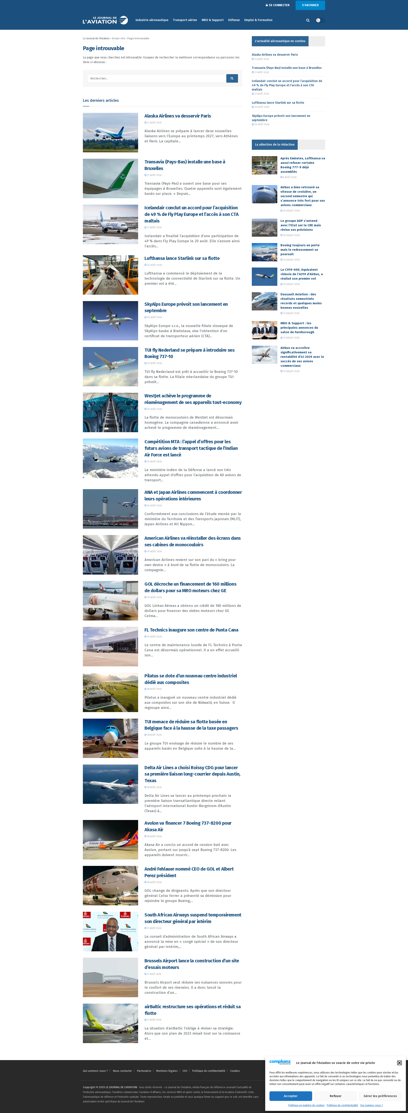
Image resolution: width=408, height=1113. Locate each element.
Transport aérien (185, 20)
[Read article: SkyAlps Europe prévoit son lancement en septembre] (110, 321)
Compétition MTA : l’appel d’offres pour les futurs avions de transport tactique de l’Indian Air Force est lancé (191, 448)
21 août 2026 (154, 122)
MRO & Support (213, 20)
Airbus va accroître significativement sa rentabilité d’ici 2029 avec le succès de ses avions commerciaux (302, 357)
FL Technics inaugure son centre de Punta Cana (191, 630)
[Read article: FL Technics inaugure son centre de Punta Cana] (110, 646)
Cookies (235, 1070)
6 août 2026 (289, 177)
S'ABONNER (310, 5)
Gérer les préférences (380, 1096)
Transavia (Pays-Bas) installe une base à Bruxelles (287, 68)
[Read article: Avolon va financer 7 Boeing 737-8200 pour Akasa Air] (110, 840)
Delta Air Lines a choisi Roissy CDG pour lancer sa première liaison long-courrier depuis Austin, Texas (192, 774)
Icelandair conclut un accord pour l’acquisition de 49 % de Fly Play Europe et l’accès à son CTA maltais (191, 214)
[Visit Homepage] (106, 20)
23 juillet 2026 (290, 313)
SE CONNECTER (279, 5)
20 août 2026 (154, 265)
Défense (234, 20)
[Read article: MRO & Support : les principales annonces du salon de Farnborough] (264, 330)
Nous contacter (122, 1070)
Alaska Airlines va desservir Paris (177, 116)
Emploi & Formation (258, 20)
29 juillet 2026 (291, 259)
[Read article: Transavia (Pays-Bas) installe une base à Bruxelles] (110, 178)
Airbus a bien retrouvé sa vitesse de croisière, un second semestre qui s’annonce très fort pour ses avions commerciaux (302, 196)
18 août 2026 (154, 689)
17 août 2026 (153, 928)
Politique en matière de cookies (306, 1105)
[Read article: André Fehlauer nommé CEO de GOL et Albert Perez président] (110, 885)
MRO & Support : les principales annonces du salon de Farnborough (299, 327)
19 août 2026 (154, 461)
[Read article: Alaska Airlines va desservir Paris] (110, 132)
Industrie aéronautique (152, 20)
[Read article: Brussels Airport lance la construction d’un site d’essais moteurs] (110, 977)
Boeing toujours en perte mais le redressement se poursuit (300, 249)
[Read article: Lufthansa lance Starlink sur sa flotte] (110, 275)
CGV (185, 1070)
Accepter (291, 1096)
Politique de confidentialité (342, 1105)
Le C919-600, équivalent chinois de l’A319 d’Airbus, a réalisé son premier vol (301, 274)
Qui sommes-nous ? (371, 1105)
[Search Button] (308, 20)
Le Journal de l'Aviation (96, 38)
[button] (399, 1063)
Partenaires (144, 1070)
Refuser (335, 1096)
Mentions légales (167, 1070)
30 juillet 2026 (291, 210)
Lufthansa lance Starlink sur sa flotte (182, 258)
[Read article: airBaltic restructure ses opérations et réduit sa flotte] (110, 1023)
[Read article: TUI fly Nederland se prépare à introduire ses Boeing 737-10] (110, 367)
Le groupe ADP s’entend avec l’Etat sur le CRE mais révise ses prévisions (300, 225)
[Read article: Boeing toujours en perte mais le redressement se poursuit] (264, 252)
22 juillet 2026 (290, 371)
